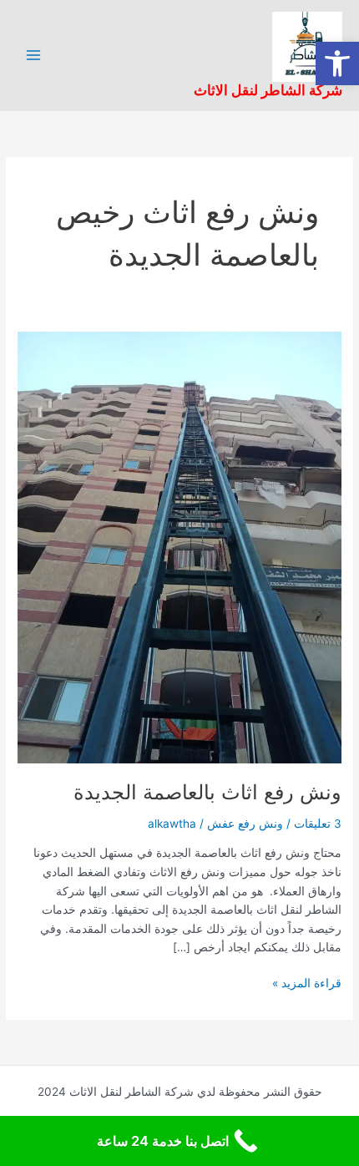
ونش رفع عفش (245, 823)
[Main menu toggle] (34, 55)
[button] (337, 63)
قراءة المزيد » (306, 982)
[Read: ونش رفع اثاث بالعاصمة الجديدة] (179, 546)
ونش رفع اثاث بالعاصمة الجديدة (207, 792)
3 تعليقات (317, 823)
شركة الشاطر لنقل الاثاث (268, 90)
